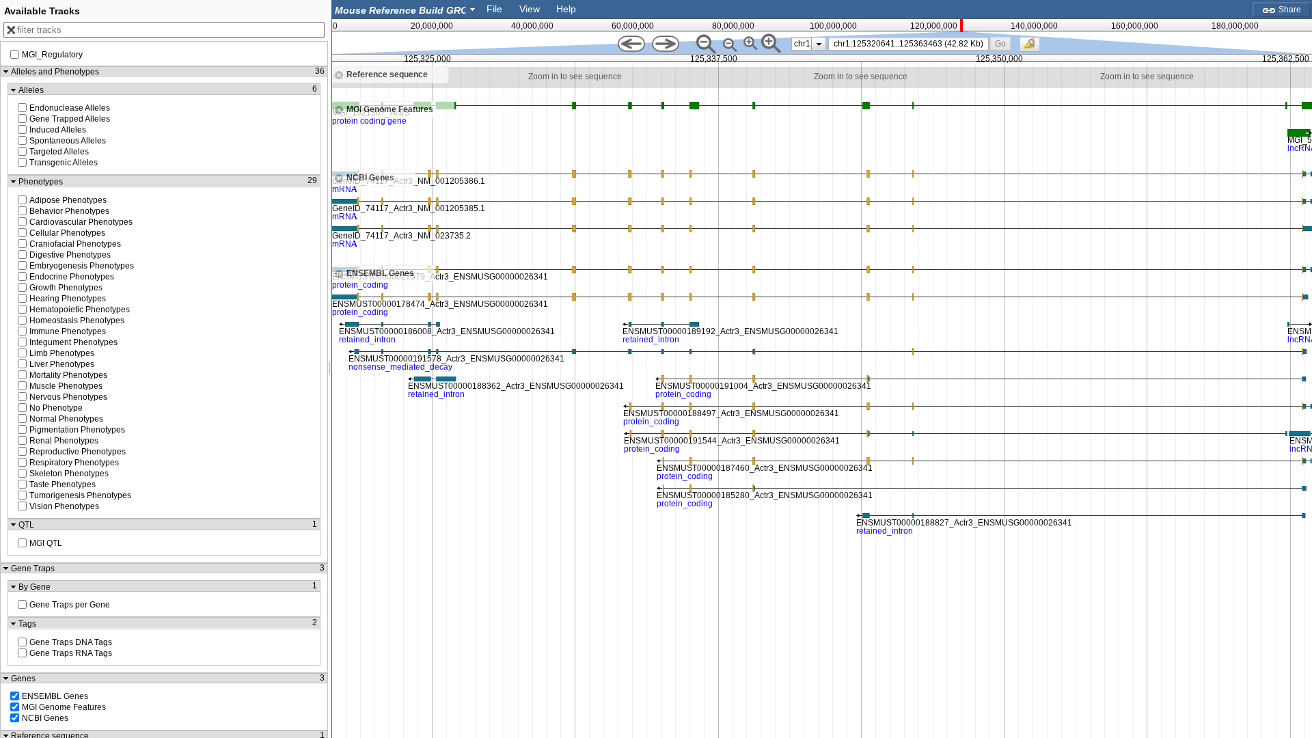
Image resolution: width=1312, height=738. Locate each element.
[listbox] (808, 44)
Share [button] (1288, 9)
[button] (1001, 43)
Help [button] (566, 8)
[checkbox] (1033, 47)
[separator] (330, 369)
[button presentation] (472, 8)
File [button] (494, 8)
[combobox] (406, 9)
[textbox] (402, 10)
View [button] (529, 8)
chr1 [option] (802, 44)
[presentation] (819, 44)
